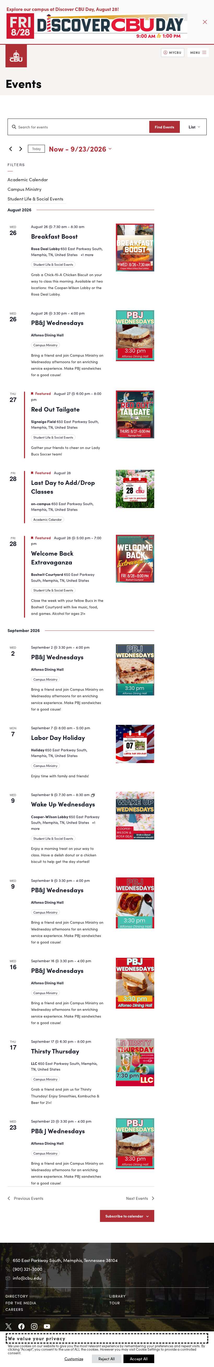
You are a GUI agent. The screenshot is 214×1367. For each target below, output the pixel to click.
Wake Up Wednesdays (63, 803)
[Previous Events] (11, 149)
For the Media (20, 1302)
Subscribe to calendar (124, 1216)
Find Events (164, 126)
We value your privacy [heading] (37, 1338)
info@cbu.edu (27, 1278)
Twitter (8, 1326)
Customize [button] (73, 1358)
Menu (195, 52)
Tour (114, 1302)
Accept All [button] (139, 1358)
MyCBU (175, 52)
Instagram (34, 1326)
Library (117, 1296)
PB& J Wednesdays (58, 1130)
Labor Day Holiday (58, 737)
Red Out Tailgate (55, 409)
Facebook (21, 1326)
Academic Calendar (28, 179)
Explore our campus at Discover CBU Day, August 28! (63, 9)
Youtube (47, 1326)
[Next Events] (21, 149)
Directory (16, 1296)
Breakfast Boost (54, 236)
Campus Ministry (24, 189)
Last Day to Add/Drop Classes (63, 486)
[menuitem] (172, 52)
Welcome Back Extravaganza (52, 557)
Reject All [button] (106, 1358)
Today (36, 148)
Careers (14, 1309)
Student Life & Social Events (35, 199)
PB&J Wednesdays (57, 322)
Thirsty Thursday (55, 1050)
